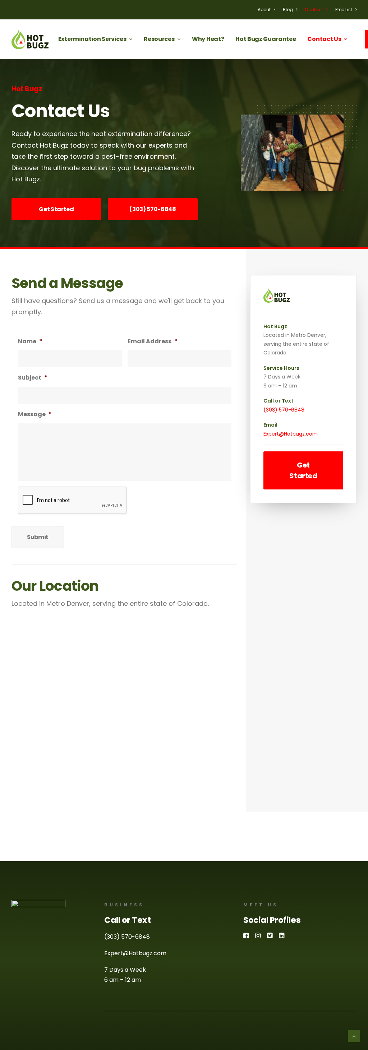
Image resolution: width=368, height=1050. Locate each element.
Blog (288, 9)
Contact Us (324, 39)
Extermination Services (92, 39)
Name (30, 341)
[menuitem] (268, 9)
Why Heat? (208, 39)
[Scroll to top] (354, 1035)
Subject (32, 378)
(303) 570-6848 (283, 409)
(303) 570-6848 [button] (152, 209)
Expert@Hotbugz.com (290, 433)
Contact (314, 9)
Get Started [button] (56, 209)
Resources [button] (159, 39)
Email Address (153, 341)
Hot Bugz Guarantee (265, 39)
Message (35, 414)
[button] (246, 936)
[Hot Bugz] (30, 39)
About (264, 9)
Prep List (343, 9)
